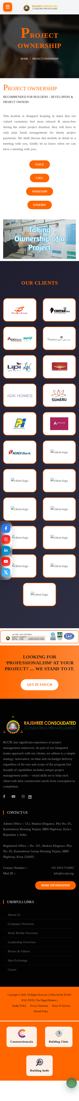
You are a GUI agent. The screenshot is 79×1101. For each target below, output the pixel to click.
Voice (39, 164)
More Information (55, 885)
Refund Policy (41, 1011)
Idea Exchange (17, 960)
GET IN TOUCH (39, 684)
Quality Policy (19, 1005)
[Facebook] (4, 796)
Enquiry (39, 204)
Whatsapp (39, 191)
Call (39, 177)
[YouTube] (13, 796)
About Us (14, 914)
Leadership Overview (22, 942)
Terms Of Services (61, 1005)
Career (12, 969)
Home (24, 58)
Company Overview (21, 924)
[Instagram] (23, 796)
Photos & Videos (19, 951)
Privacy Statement (39, 1005)
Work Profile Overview (23, 933)
